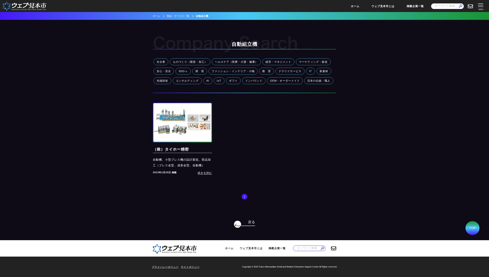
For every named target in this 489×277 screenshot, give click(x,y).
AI (207, 80)
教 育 (266, 71)
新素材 (324, 71)
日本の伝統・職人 (318, 80)
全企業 (161, 61)
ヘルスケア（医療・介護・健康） (236, 61)
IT (310, 71)
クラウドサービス (290, 71)
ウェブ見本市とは (383, 6)
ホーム (355, 6)
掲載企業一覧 (415, 6)
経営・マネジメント (278, 61)
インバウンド (253, 80)
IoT (219, 80)
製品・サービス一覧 (178, 16)
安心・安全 (164, 71)
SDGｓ (183, 71)
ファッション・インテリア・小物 (233, 71)
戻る (251, 222)
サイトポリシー (190, 267)
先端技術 (162, 80)
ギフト (233, 80)
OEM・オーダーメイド (285, 80)
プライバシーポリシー (165, 267)
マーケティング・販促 (313, 61)
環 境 (199, 71)
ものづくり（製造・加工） (190, 61)
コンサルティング (187, 80)
